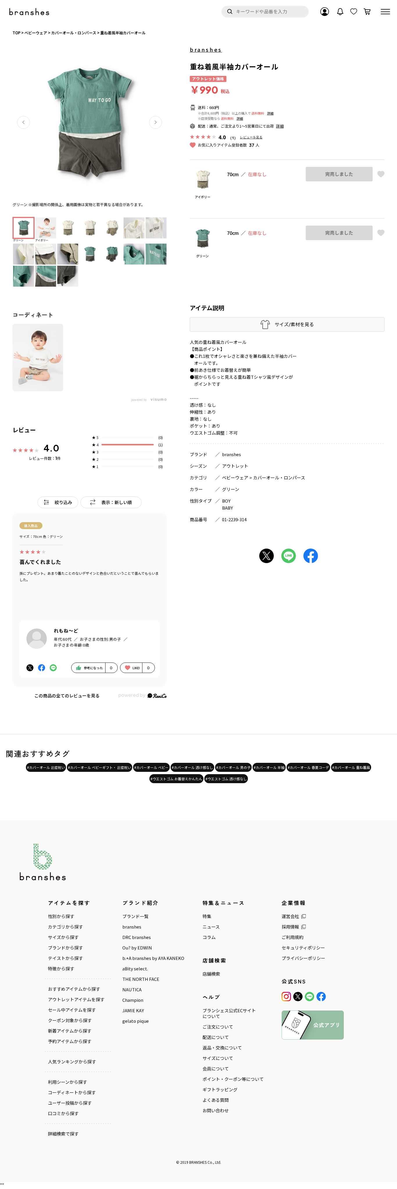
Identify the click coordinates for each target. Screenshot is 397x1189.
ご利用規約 (292, 937)
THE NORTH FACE (140, 979)
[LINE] (309, 996)
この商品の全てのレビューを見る (67, 695)
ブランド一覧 (135, 916)
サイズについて (218, 1058)
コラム (209, 937)
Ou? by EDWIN (137, 948)
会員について (216, 1069)
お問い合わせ (216, 1110)
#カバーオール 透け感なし (192, 767)
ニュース (211, 927)
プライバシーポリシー (303, 958)
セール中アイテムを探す (72, 1010)
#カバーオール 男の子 (233, 767)
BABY (227, 508)
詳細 (270, 113)
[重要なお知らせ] (340, 11)
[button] (23, 122)
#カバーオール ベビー (151, 767)
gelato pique (135, 1021)
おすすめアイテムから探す (74, 989)
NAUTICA (132, 989)
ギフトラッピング (220, 1089)
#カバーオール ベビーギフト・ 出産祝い (99, 767)
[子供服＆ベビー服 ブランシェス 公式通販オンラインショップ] (29, 11)
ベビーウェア (235, 477)
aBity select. (135, 969)
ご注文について (218, 1027)
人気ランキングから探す (72, 1062)
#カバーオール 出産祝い (46, 767)
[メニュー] (385, 11)
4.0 (51, 448)
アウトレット (235, 466)
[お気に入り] (353, 11)
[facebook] (321, 996)
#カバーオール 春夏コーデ (308, 767)
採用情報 (290, 927)
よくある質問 (216, 1100)
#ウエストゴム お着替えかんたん (176, 778)
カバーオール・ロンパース (279, 477)
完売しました (339, 174)
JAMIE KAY (133, 1010)
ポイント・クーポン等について (233, 1079)
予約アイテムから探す (69, 1041)
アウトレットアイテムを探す (76, 999)
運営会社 (290, 916)
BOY (226, 501)
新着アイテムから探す (69, 1031)
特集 (207, 916)
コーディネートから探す (72, 1092)
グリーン (230, 489)
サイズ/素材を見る (294, 324)
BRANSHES (198, 1162)
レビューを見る (251, 137)
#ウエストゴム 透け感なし (226, 778)
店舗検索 (211, 974)
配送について (216, 1037)
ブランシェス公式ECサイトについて (229, 1013)
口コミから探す (63, 1113)
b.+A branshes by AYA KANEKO (153, 958)
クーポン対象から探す (70, 1020)
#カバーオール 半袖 (269, 767)
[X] (298, 996)
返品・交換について (222, 1048)
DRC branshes (136, 937)
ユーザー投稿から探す (70, 1103)
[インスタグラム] (286, 996)
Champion (132, 1000)
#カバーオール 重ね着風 (351, 767)
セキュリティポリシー (303, 948)
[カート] (367, 11)
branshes (206, 49)
